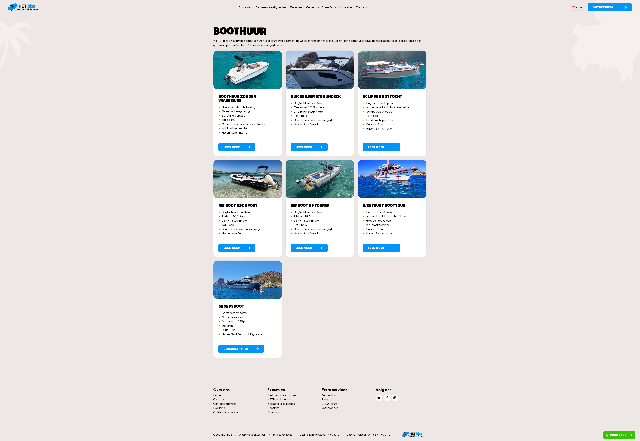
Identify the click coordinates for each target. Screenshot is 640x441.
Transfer (328, 7)
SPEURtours (329, 404)
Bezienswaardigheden (271, 7)
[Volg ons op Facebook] (387, 398)
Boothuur (273, 412)
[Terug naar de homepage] (24, 7)
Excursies (245, 7)
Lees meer (232, 147)
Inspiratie (345, 7)
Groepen (296, 7)
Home (217, 395)
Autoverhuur (329, 395)
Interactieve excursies (281, 404)
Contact (362, 7)
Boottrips (274, 408)
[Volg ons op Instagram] (395, 398)
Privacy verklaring (282, 434)
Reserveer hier (236, 348)
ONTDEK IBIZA (603, 7)
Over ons (218, 399)
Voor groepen (330, 408)
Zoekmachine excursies (282, 395)
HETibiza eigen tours (280, 399)
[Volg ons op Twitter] (379, 398)
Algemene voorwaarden (253, 434)
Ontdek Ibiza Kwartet (226, 412)
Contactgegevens (224, 404)
